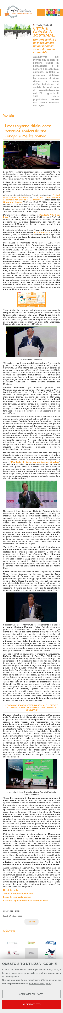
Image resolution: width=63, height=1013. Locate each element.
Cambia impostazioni (31, 994)
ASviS (39, 25)
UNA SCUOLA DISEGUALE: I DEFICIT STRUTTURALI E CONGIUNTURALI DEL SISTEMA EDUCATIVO (32, 707)
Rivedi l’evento (10, 890)
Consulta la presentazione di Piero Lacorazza (25, 900)
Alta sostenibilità (42, 232)
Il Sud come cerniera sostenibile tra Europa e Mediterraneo (31, 198)
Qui (4, 980)
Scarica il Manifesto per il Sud (18, 893)
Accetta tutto (31, 1004)
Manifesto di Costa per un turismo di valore (35, 462)
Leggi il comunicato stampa (17, 897)
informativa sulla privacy (40, 983)
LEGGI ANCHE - (13, 705)
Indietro (31, 922)
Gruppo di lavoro (12, 202)
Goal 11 (48, 25)
